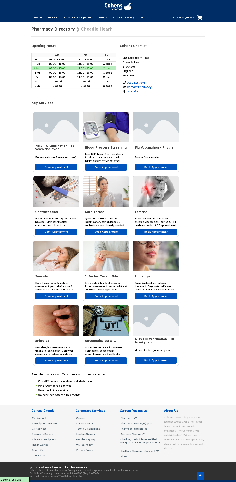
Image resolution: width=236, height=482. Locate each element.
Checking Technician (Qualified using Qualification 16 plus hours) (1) (140, 442)
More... (124, 456)
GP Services (39, 428)
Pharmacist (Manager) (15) (136, 423)
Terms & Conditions (88, 428)
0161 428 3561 (136, 82)
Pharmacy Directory (53, 29)
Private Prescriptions (77, 17)
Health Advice (40, 444)
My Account (39, 417)
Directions (134, 91)
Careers (102, 17)
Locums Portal (84, 423)
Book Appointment (56, 167)
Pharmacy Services (43, 433)
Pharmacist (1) (128, 417)
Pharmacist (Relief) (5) (133, 428)
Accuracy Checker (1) (132, 433)
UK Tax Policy (84, 444)
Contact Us (38, 455)
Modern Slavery (85, 433)
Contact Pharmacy (139, 87)
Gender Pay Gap (86, 439)
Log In (144, 17)
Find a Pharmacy (123, 17)
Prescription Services (44, 423)
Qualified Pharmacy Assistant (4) (139, 450)
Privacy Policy (84, 449)
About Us (37, 449)
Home (38, 17)
